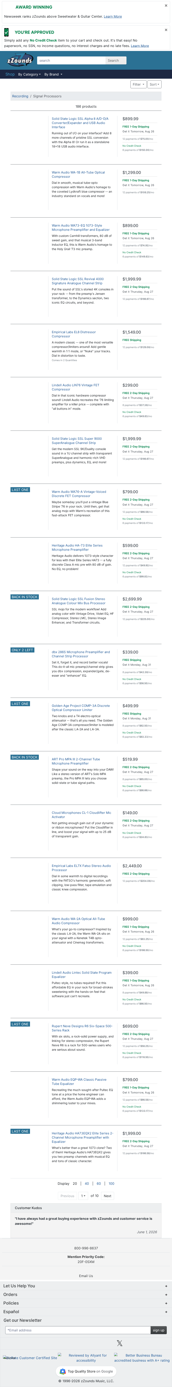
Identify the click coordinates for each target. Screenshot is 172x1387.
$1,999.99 (131, 279)
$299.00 (130, 385)
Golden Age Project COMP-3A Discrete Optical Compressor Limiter (81, 708)
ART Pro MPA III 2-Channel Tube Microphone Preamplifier (76, 761)
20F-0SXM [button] (86, 1259)
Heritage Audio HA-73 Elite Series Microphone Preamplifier (77, 547)
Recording (20, 96)
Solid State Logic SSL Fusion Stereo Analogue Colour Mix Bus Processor (79, 601)
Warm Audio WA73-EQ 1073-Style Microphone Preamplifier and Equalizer (81, 227)
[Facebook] (52, 1345)
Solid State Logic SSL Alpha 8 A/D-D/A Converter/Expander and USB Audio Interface (80, 123)
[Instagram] (86, 1345)
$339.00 (130, 652)
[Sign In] (151, 60)
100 (111, 1183)
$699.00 (130, 1026)
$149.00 (130, 813)
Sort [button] (153, 84)
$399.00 (130, 973)
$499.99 (130, 706)
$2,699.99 (132, 599)
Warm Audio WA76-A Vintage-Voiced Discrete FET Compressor (79, 494)
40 (87, 1183)
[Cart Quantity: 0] (139, 60)
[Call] (162, 60)
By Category (28, 74)
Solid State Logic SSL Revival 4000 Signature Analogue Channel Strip (78, 281)
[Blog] (19, 1345)
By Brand (52, 74)
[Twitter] (119, 1345)
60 (99, 1183)
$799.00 (130, 492)
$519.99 (130, 759)
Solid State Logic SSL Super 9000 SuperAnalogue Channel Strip (77, 441)
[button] (117, 84)
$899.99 (130, 119)
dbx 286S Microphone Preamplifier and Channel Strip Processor (81, 654)
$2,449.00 (132, 866)
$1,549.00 (131, 332)
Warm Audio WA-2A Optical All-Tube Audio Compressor (78, 921)
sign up (158, 1330)
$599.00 (130, 545)
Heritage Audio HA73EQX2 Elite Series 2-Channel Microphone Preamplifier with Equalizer (82, 1137)
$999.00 (130, 919)
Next (107, 1196)
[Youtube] (153, 1345)
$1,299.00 (131, 172)
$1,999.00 (131, 1133)
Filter (137, 84)
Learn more (113, 16)
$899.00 (130, 225)
